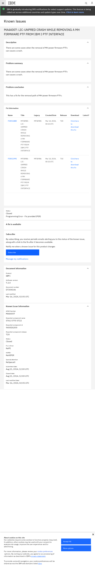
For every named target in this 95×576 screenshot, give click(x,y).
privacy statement (38, 556)
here (40, 563)
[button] (93, 534)
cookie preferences (45, 551)
